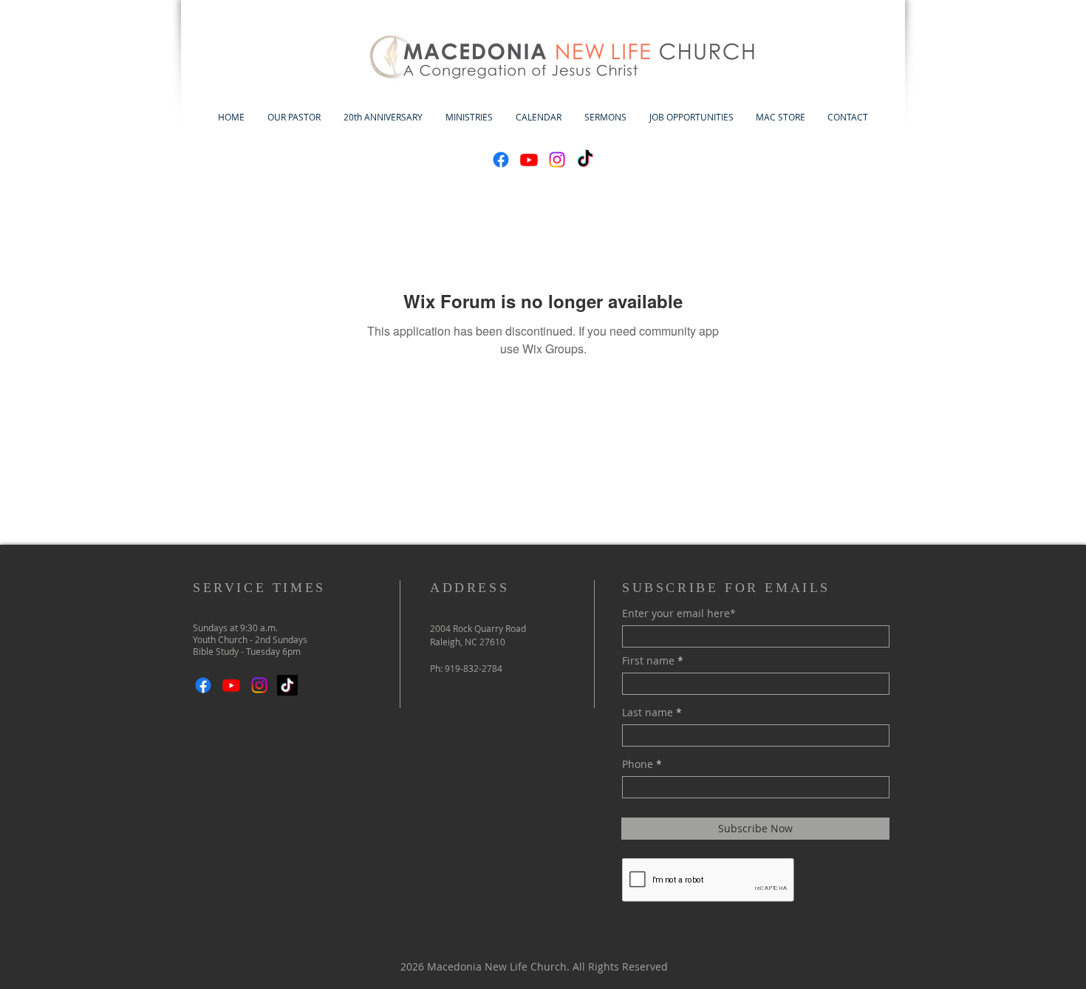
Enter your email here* (679, 613)
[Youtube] (529, 159)
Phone (637, 764)
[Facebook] (501, 159)
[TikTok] (585, 159)
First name (648, 661)
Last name (647, 712)
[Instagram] (557, 159)
